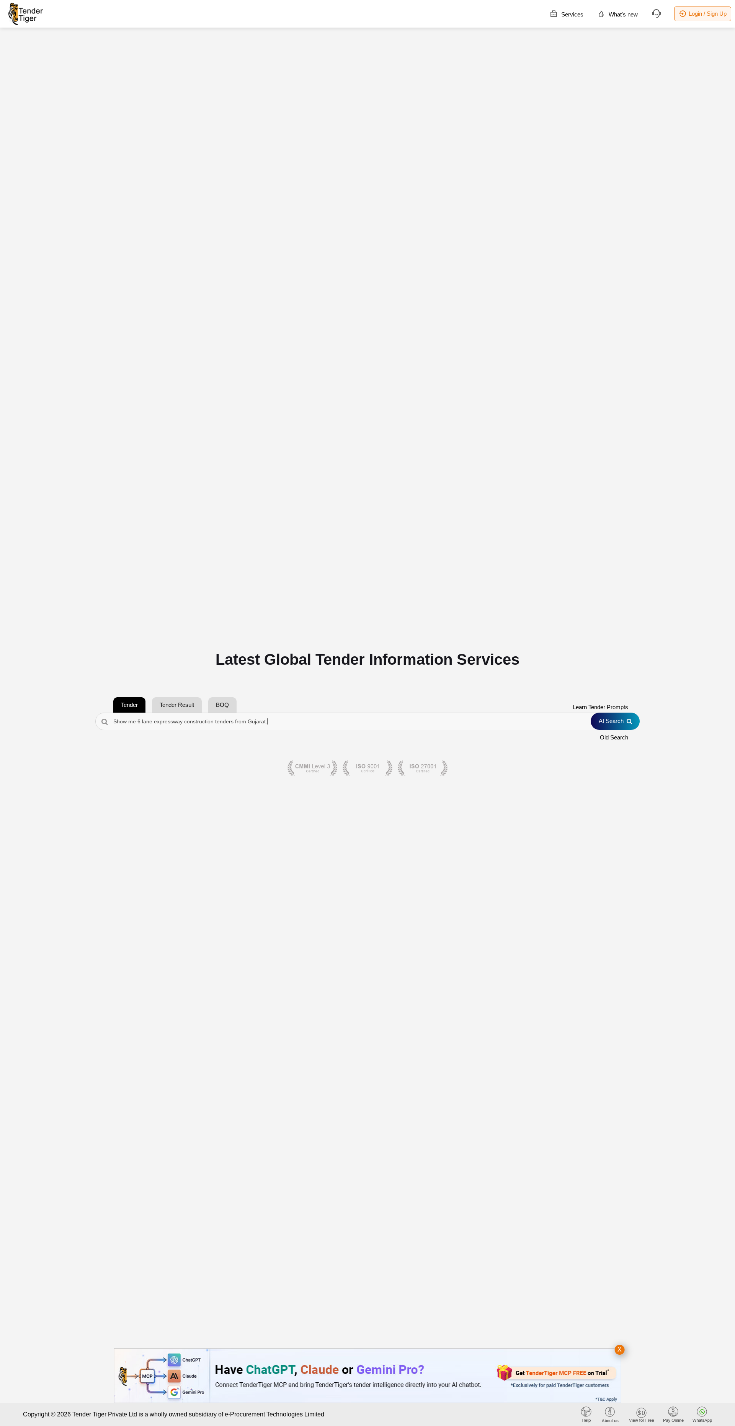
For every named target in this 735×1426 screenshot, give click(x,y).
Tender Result (177, 705)
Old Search (614, 737)
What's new (622, 14)
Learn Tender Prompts (600, 707)
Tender (129, 705)
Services (571, 14)
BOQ (222, 705)
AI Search (611, 721)
